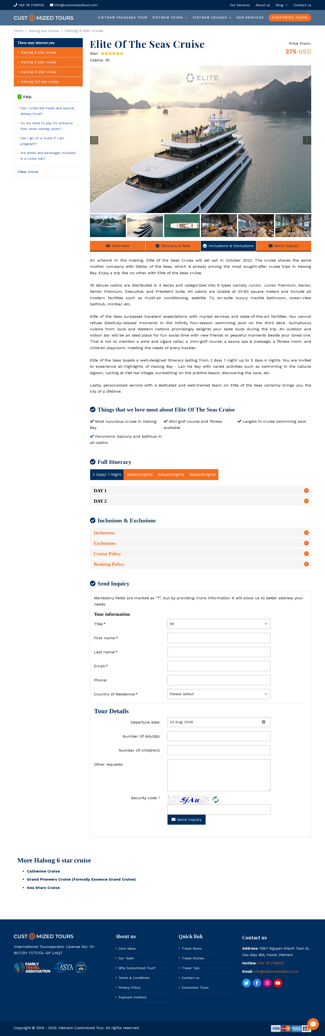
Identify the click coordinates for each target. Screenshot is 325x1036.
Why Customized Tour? (137, 968)
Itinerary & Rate (175, 245)
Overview (120, 245)
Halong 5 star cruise (38, 62)
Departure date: (145, 722)
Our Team (126, 958)
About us (263, 5)
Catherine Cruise (43, 871)
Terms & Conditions (134, 978)
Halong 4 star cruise (39, 72)
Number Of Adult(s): (141, 736)
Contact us (302, 5)
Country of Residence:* (116, 694)
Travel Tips (191, 968)
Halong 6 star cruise (38, 52)
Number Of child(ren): (139, 750)
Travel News (192, 948)
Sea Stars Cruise (43, 887)
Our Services (240, 5)
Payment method (132, 997)
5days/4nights (203, 474)
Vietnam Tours (167, 17)
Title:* (100, 624)
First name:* (106, 638)
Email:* (101, 666)
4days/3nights (171, 474)
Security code (145, 798)
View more (28, 171)
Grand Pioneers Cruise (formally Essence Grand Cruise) (81, 879)
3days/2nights (140, 474)
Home (18, 31)
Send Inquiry (286, 245)
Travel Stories (193, 958)
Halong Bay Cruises (44, 31)
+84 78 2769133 (30, 5)
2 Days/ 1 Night (107, 474)
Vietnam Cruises (210, 17)
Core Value (127, 948)
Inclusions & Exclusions (231, 245)
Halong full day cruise (40, 81)
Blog (279, 5)
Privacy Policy (129, 987)
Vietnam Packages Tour (123, 17)
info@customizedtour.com (75, 5)
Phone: (100, 680)
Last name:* (106, 652)
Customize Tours (290, 17)
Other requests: (108, 764)
